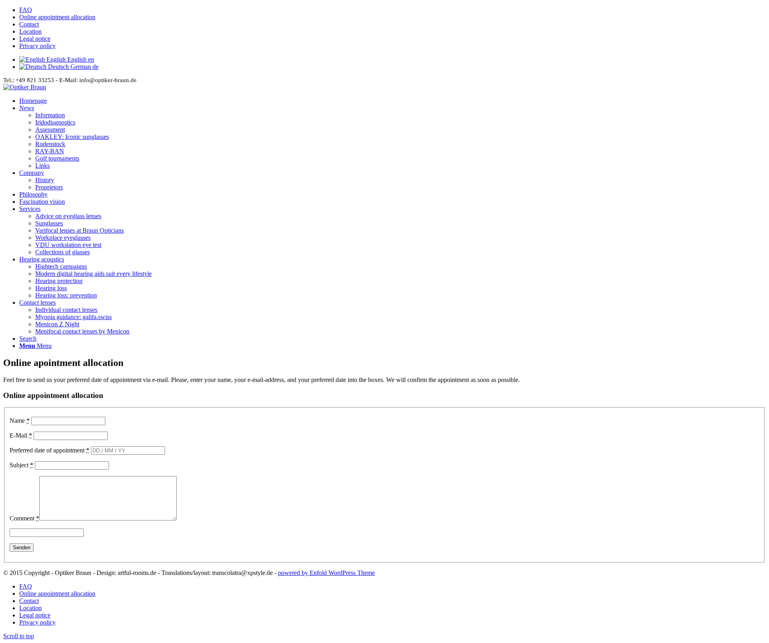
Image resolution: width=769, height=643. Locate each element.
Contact (29, 24)
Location (30, 31)
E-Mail (21, 435)
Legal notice (34, 38)
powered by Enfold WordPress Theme (326, 572)
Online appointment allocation (57, 17)
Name (20, 420)
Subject (21, 465)
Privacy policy (37, 45)
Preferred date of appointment (49, 450)
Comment (24, 518)
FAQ (25, 9)
